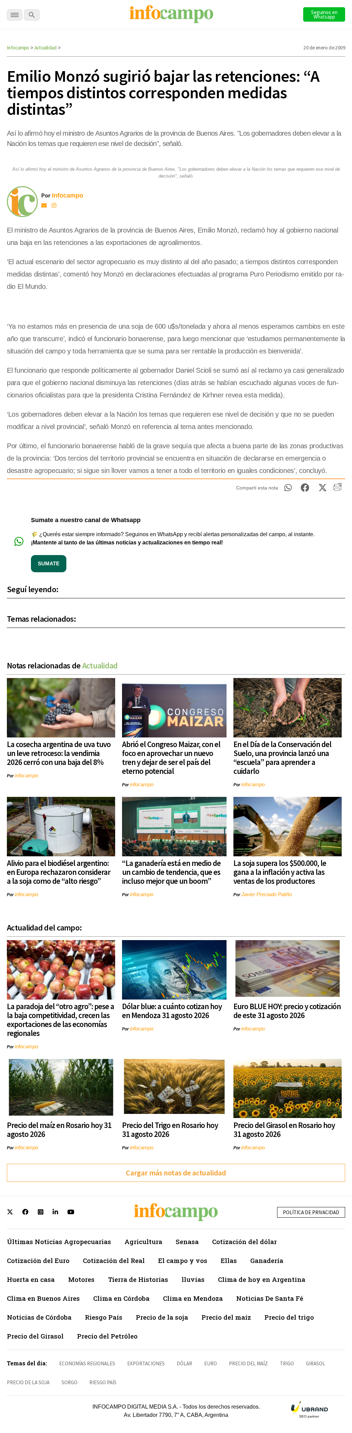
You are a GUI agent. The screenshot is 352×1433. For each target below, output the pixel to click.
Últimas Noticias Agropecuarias (59, 1241)
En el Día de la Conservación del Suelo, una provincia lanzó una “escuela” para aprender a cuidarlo (282, 757)
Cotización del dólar (244, 1241)
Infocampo (18, 47)
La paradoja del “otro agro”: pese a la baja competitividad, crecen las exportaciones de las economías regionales (60, 1019)
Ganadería (266, 1260)
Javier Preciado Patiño (266, 894)
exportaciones (146, 1363)
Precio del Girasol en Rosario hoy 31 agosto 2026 (284, 1129)
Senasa (187, 1241)
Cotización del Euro (38, 1260)
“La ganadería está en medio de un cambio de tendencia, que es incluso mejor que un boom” (171, 872)
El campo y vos (182, 1260)
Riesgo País (103, 1317)
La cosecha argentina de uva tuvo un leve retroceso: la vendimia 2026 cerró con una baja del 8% (59, 753)
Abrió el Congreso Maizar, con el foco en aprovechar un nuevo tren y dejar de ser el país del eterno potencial (171, 757)
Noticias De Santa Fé (269, 1298)
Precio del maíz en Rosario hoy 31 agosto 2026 (59, 1129)
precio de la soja (28, 1382)
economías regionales (87, 1363)
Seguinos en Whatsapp (324, 14)
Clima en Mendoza (193, 1298)
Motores (81, 1279)
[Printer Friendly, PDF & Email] (337, 489)
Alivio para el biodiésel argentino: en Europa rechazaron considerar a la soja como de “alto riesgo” (58, 872)
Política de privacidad (311, 1212)
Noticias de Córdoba (39, 1317)
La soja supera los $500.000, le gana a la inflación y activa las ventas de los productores (279, 872)
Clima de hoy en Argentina (261, 1279)
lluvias (193, 1279)
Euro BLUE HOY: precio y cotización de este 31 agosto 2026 (287, 1010)
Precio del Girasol (35, 1336)
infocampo (26, 775)
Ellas (229, 1260)
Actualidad (45, 47)
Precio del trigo (289, 1317)
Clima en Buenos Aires (43, 1298)
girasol (315, 1363)
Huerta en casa (31, 1279)
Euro (210, 1363)
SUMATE (48, 563)
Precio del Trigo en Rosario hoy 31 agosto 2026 (170, 1129)
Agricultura (143, 1241)
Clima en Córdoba (121, 1298)
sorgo (69, 1382)
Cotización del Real (114, 1260)
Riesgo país (103, 1382)
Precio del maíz (226, 1317)
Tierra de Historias (138, 1279)
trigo (287, 1363)
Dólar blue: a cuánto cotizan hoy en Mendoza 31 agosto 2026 (172, 1010)
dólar (184, 1363)
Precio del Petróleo (107, 1336)
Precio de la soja (162, 1317)
